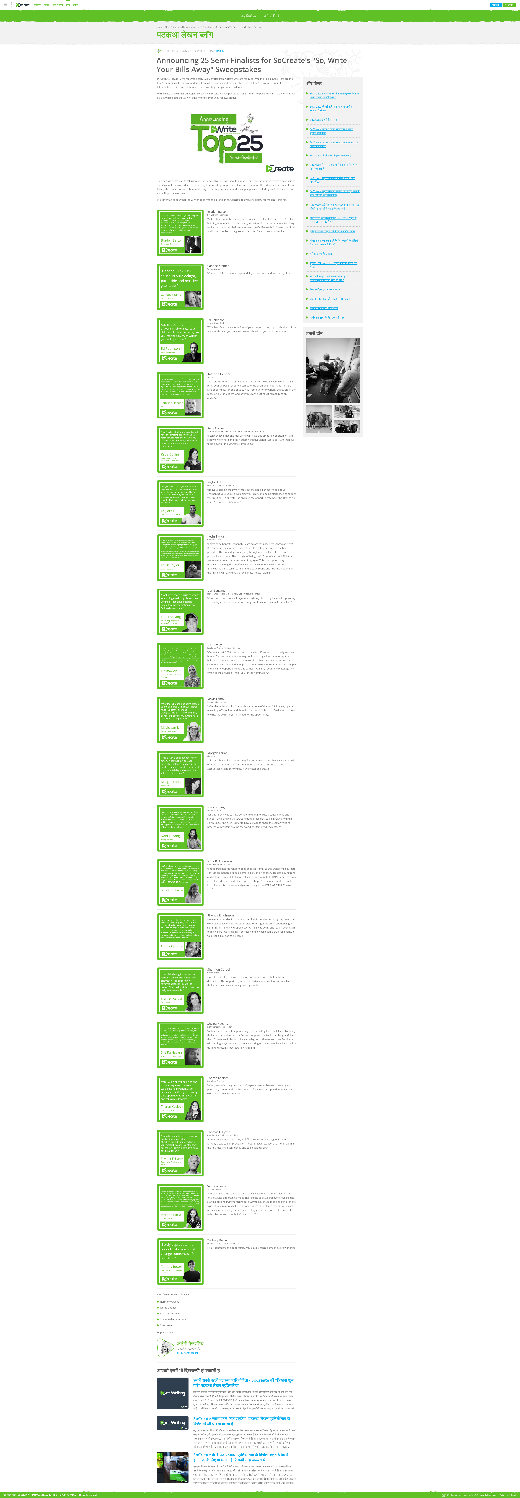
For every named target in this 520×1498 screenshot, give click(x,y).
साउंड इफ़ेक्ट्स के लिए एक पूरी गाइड (327, 317)
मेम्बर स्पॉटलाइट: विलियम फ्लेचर (325, 289)
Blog (167, 27)
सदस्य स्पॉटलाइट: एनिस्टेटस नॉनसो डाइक (330, 299)
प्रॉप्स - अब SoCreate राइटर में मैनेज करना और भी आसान (333, 265)
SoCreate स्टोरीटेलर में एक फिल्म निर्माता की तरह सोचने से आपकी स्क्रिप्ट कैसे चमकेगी (334, 206)
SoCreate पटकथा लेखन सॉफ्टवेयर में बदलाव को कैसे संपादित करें (334, 144)
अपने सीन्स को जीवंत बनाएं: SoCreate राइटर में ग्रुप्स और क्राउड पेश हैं (333, 220)
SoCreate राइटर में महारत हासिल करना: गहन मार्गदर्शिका (332, 180)
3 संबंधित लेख (218, 50)
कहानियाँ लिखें (270, 16)
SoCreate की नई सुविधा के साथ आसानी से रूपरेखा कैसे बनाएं (331, 108)
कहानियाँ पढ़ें (248, 16)
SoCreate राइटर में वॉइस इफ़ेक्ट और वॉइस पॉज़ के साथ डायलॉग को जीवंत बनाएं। (335, 193)
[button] (333, 370)
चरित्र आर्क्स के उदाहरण (322, 254)
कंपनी (75, 4)
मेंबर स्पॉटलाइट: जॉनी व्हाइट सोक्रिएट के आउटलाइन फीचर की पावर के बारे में (329, 278)
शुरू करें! (495, 4)
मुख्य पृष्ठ (37, 4)
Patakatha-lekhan (179, 27)
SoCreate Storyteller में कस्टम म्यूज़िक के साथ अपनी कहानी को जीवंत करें (334, 95)
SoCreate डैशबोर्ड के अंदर (323, 120)
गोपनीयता (502, 1495)
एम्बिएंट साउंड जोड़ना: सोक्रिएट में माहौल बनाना (332, 231)
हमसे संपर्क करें (511, 1495)
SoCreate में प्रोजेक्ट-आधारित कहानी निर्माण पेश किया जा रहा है (334, 166)
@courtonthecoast (187, 1352)
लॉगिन (510, 4)
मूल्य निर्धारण (58, 4)
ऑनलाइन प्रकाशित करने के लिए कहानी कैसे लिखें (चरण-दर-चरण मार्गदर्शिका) (334, 242)
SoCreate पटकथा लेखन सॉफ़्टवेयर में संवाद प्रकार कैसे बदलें (331, 131)
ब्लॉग (68, 4)
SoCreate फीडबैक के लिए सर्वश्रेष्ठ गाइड (330, 155)
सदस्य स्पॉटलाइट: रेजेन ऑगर (324, 308)
